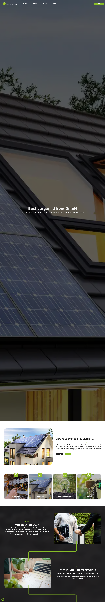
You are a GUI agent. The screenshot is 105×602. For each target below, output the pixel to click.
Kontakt (54, 3)
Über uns (25, 3)
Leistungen (34, 3)
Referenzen (45, 3)
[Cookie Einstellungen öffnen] (2, 600)
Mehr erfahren (64, 490)
